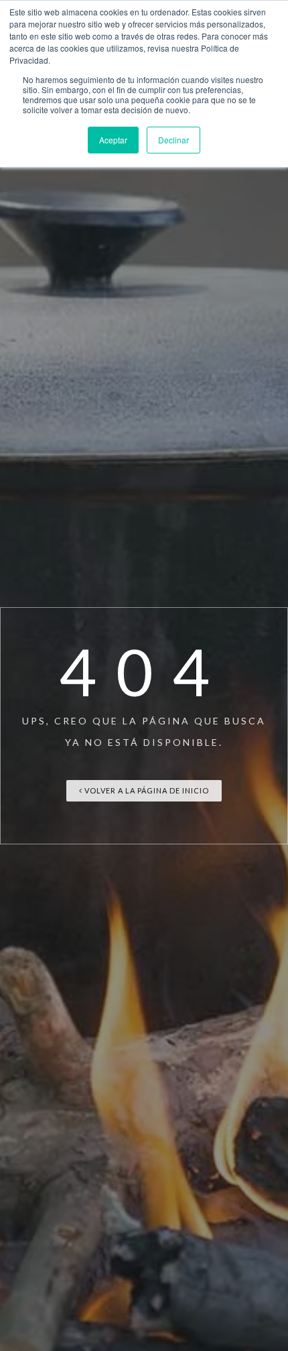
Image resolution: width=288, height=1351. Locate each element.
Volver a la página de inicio (145, 790)
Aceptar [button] (113, 139)
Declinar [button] (173, 139)
